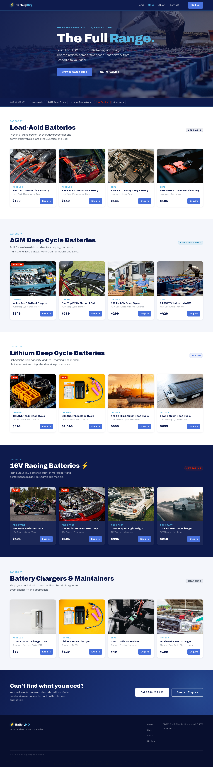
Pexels (156, 764)
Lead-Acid (37, 102)
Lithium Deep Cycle (80, 102)
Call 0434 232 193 (152, 692)
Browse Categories (74, 72)
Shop (151, 5)
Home (141, 5)
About (161, 5)
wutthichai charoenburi (113, 764)
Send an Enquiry (187, 692)
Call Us (195, 5)
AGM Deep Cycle (57, 102)
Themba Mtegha (144, 764)
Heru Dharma (19, 761)
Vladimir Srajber (62, 761)
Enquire (46, 201)
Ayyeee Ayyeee (90, 761)
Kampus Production (126, 761)
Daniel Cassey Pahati (104, 761)
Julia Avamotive (129, 764)
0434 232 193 (169, 728)
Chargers (118, 102)
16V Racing (102, 102)
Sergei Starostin (141, 761)
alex (115, 761)
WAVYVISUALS (69, 764)
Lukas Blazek (190, 761)
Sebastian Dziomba (84, 764)
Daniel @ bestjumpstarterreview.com (41, 761)
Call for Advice (109, 72)
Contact (174, 5)
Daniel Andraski (76, 761)
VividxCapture (97, 764)
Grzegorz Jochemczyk (175, 761)
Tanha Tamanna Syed (157, 761)
